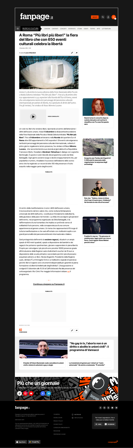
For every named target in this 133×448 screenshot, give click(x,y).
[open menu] (17, 28)
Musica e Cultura (30, 28)
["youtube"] (31, 393)
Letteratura (106, 28)
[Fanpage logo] (34, 17)
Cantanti (55, 28)
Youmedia (57, 414)
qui (68, 271)
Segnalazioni (58, 417)
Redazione (57, 431)
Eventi (86, 28)
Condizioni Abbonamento (62, 427)
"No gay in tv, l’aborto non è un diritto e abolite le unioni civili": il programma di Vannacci (89, 347)
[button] (76, 53)
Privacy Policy (58, 421)
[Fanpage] (22, 407)
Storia (79, 28)
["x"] (37, 393)
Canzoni (47, 28)
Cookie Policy (58, 424)
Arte (98, 28)
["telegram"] (48, 393)
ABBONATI (94, 17)
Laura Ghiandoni (30, 53)
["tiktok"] (19, 393)
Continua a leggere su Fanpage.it (49, 284)
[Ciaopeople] (113, 442)
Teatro (92, 28)
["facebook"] (42, 393)
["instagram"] (25, 393)
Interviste (72, 28)
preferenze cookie (60, 434)
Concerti (63, 28)
